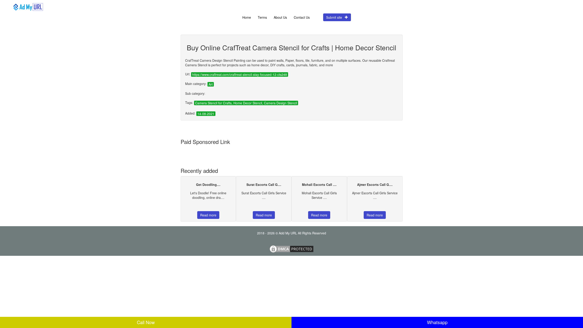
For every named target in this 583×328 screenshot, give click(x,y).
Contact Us (302, 17)
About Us (280, 17)
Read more (208, 215)
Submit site (335, 17)
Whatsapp (437, 322)
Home (246, 17)
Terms (262, 17)
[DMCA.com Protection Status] (291, 248)
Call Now (146, 322)
